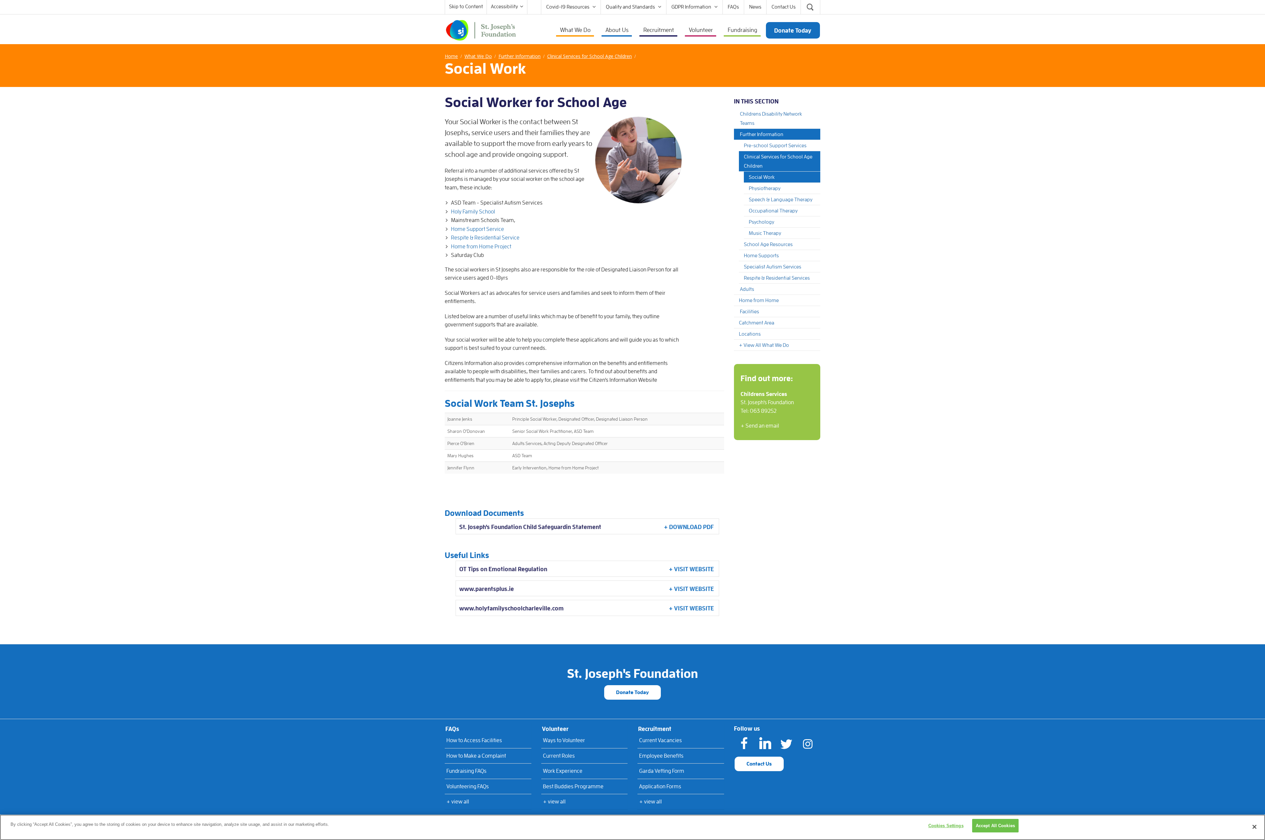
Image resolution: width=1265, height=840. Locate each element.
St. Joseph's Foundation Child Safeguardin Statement (530, 527)
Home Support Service (477, 229)
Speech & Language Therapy (780, 199)
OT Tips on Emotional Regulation (503, 569)
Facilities (749, 311)
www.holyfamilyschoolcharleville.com (511, 608)
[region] (632, 827)
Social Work (761, 177)
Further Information (761, 134)
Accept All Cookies (995, 825)
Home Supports (761, 255)
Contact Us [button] (759, 764)
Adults (747, 289)
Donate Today (632, 692)
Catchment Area (756, 322)
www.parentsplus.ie (486, 589)
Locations (750, 334)
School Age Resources (768, 244)
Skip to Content (466, 6)
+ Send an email (760, 426)
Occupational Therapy (773, 210)
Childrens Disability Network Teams (771, 118)
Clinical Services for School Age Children (778, 161)
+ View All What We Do (764, 345)
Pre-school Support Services (775, 145)
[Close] (1254, 827)
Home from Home (759, 300)
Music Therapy (765, 233)
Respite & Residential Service (485, 237)
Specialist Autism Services (772, 266)
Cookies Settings (946, 825)
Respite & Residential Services (777, 278)
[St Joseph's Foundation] (481, 29)
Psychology (761, 222)
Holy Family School (473, 211)
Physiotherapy (764, 188)
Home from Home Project (481, 246)
